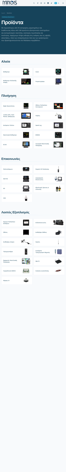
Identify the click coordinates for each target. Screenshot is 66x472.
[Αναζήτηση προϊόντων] (34, 3)
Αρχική (3, 13)
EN (58, 3)
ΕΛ (55, 3)
